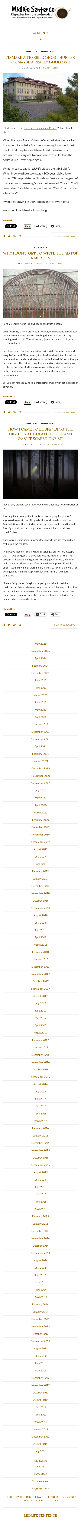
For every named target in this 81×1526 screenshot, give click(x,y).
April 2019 (41, 863)
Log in (40, 1466)
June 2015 (40, 1186)
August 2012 (40, 1399)
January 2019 (40, 878)
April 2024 (41, 658)
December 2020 (40, 768)
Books (53, 1500)
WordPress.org (40, 1488)
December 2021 (40, 731)
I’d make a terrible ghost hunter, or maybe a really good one (41, 59)
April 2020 (41, 805)
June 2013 (40, 1363)
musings (32, 51)
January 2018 (40, 959)
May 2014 (40, 1282)
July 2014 (40, 1267)
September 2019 (40, 841)
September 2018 (40, 907)
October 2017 (41, 981)
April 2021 (41, 746)
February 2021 (40, 753)
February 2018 (40, 952)
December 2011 (40, 1436)
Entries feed (40, 1473)
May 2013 (40, 1370)
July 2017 (40, 1003)
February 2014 (40, 1304)
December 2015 (40, 1142)
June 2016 (40, 1098)
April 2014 (41, 1289)
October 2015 (41, 1157)
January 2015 (40, 1223)
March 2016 (40, 1120)
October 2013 (41, 1333)
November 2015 (40, 1150)
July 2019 (40, 856)
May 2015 (40, 1194)
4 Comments (51, 68)
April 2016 (41, 1113)
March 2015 (40, 1208)
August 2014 (40, 1260)
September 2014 (40, 1253)
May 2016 (40, 1106)
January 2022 (40, 724)
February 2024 (40, 665)
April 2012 (41, 1414)
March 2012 (40, 1421)
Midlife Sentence (40, 1515)
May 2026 (40, 643)
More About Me (34, 1500)
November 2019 (40, 834)
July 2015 (40, 1179)
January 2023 (40, 695)
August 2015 (40, 1172)
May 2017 (40, 1018)
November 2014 (40, 1238)
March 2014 (40, 1297)
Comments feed (40, 1481)
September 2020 (40, 783)
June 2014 (40, 1275)
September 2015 (40, 1164)
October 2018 (41, 900)
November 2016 (40, 1062)
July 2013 (40, 1355)
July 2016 (40, 1091)
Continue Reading (64, 236)
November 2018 (40, 893)
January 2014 (40, 1311)
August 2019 (40, 849)
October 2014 (41, 1245)
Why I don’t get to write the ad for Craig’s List (40, 255)
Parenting (23, 1497)
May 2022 (40, 709)
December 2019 (40, 827)
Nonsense (48, 51)
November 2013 (40, 1326)
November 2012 (40, 1385)
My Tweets (40, 1460)
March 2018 (40, 944)
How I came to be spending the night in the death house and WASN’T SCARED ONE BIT (40, 434)
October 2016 (41, 1069)
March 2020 (40, 812)
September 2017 (40, 988)
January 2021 (40, 761)
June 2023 (40, 680)
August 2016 (40, 1084)
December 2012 (40, 1377)
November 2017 (40, 974)
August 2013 (40, 1348)
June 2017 (40, 1010)
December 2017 (40, 966)
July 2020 (40, 790)
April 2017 (41, 1025)
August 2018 (40, 915)
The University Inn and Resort (40, 128)
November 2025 (40, 650)
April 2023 (41, 687)
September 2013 (40, 1341)
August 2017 (40, 996)
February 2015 (40, 1216)
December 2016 (40, 1054)
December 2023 (40, 673)
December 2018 (40, 885)
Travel (39, 1497)
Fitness (53, 1497)
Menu (42, 32)
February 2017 (40, 1040)
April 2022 (41, 717)
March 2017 (40, 1032)
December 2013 (40, 1319)
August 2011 (40, 1443)
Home (9, 1497)
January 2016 (40, 1135)
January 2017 (40, 1047)
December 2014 (40, 1231)
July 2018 (40, 922)
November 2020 (40, 775)
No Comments (54, 263)
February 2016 (40, 1128)
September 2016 (40, 1076)
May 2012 (40, 1407)
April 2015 (41, 1201)
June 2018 (40, 929)
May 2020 (40, 797)
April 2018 (41, 937)
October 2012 (41, 1392)
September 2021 (40, 739)
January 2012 (40, 1429)
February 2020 (40, 819)
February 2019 (40, 871)
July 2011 (40, 1451)
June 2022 (40, 702)
